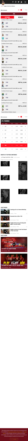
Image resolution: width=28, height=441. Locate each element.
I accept (14, 439)
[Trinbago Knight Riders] (3, 2)
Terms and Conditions (12, 431)
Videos (9, 250)
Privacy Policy (19, 431)
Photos (15, 213)
